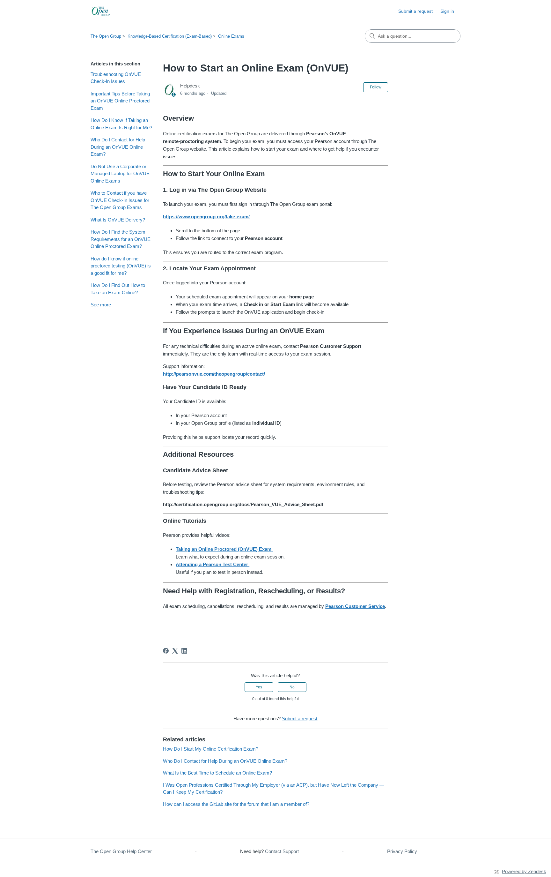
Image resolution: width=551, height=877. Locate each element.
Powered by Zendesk (524, 871)
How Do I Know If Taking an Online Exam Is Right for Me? (121, 123)
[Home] (101, 11)
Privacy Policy (402, 851)
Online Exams (231, 36)
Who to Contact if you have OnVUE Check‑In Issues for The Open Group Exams (120, 200)
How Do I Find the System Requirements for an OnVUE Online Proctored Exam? (121, 239)
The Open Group (106, 36)
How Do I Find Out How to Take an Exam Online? (118, 288)
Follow (375, 87)
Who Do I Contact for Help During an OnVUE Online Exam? (118, 147)
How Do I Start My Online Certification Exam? (210, 749)
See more (101, 304)
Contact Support (282, 851)
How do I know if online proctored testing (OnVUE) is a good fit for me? (121, 266)
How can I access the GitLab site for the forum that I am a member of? (236, 804)
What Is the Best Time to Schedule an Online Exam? (217, 773)
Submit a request (415, 11)
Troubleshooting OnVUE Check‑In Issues (116, 77)
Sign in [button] (447, 11)
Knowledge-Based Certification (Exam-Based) (170, 36)
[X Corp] (175, 651)
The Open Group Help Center (121, 851)
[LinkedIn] (184, 651)
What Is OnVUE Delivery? (118, 219)
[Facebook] (166, 651)
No (292, 687)
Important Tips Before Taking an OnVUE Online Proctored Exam (120, 101)
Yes (259, 687)
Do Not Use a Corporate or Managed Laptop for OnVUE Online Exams (120, 174)
